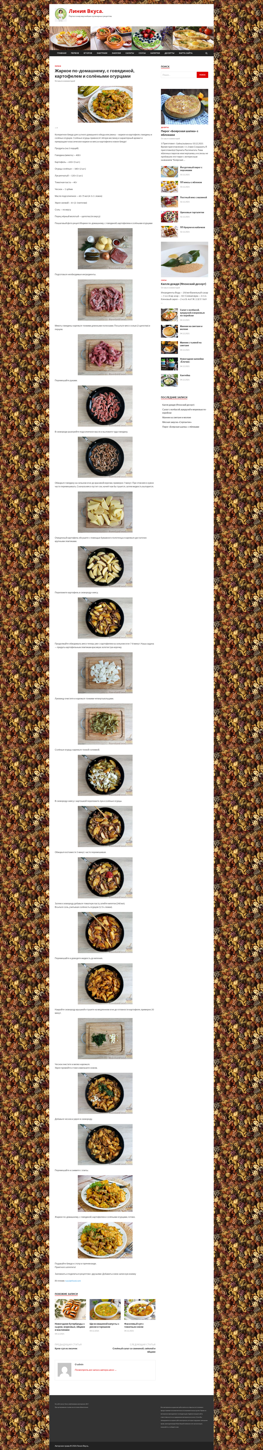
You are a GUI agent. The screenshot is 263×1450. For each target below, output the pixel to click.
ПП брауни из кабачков (192, 227)
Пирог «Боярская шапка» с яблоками (180, 426)
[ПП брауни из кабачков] (169, 236)
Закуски (116, 53)
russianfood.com (73, 1280)
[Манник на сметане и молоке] (169, 336)
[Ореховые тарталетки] (169, 221)
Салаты (129, 53)
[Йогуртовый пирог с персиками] (169, 176)
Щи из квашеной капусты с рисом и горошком (104, 1325)
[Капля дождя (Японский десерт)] (184, 277)
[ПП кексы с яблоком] (169, 191)
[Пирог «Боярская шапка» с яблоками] (184, 125)
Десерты (169, 53)
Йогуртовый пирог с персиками (191, 168)
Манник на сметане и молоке (176, 417)
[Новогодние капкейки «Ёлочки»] (169, 369)
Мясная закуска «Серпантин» (177, 422)
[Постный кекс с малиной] (169, 206)
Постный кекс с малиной (193, 197)
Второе (88, 53)
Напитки (155, 53)
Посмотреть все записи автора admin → (96, 1370)
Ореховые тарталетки (192, 212)
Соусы (142, 53)
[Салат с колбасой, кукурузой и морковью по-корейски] (169, 320)
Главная (61, 53)
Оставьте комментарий (65, 81)
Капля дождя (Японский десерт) (183, 283)
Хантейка (185, 375)
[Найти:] (184, 75)
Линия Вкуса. (86, 11)
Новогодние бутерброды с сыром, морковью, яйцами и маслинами (70, 1326)
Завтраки (102, 53)
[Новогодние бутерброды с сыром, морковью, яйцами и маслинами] (70, 1320)
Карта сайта (185, 53)
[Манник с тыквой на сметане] (169, 353)
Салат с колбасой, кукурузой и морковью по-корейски (192, 313)
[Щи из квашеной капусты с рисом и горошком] (105, 1320)
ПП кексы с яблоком (191, 182)
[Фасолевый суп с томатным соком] (139, 1320)
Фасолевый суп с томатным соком (134, 1325)
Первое (75, 53)
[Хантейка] (169, 386)
